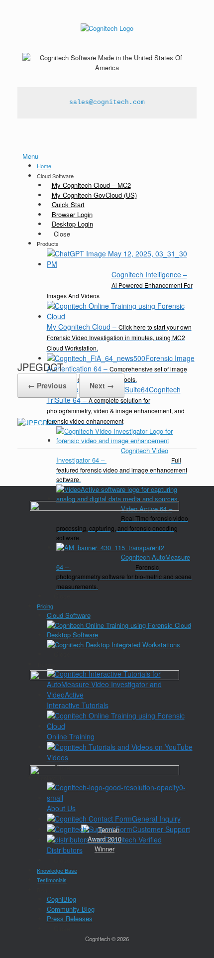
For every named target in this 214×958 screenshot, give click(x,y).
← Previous (47, 385)
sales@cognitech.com (107, 102)
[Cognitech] (107, 27)
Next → (102, 385)
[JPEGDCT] (36, 422)
